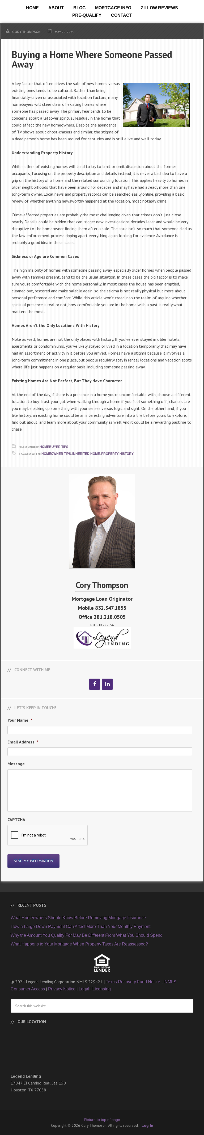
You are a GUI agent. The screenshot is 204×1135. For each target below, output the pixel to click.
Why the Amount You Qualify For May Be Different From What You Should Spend (87, 935)
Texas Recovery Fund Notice (133, 982)
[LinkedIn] (107, 684)
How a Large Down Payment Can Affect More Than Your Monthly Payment (80, 926)
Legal (84, 989)
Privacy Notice (61, 989)
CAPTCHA (16, 819)
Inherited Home (86, 454)
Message (16, 763)
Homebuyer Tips (54, 447)
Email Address (23, 742)
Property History (117, 454)
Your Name (19, 720)
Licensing (101, 989)
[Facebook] (94, 684)
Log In (147, 1125)
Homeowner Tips (56, 454)
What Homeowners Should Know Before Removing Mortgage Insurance (78, 917)
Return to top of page (102, 1119)
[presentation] (47, 835)
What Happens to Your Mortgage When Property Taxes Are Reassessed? (79, 944)
